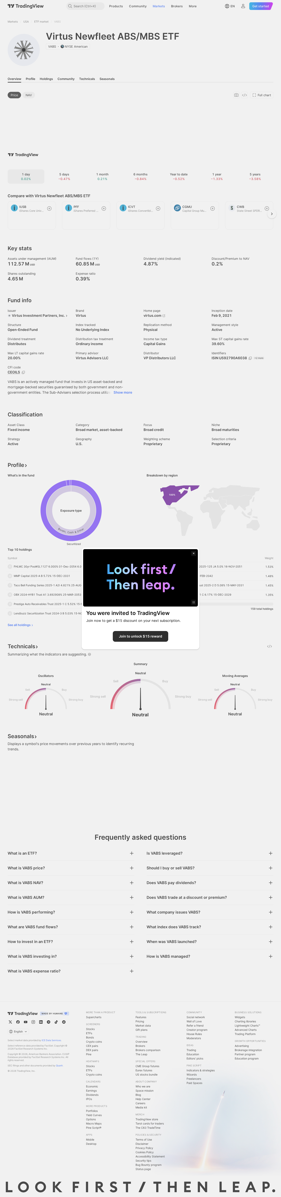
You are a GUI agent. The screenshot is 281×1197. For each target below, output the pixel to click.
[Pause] (193, 602)
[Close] (193, 553)
